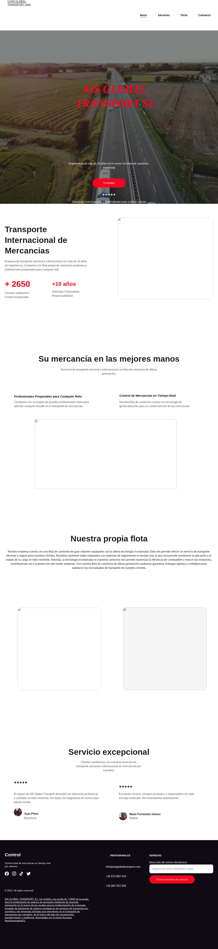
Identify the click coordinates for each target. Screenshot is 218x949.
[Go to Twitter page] (29, 874)
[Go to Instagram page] (14, 874)
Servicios (164, 15)
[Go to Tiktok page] (21, 874)
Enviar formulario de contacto (172, 879)
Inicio (143, 15)
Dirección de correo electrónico (168, 862)
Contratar (109, 182)
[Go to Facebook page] (7, 874)
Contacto (204, 15)
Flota (184, 15)
